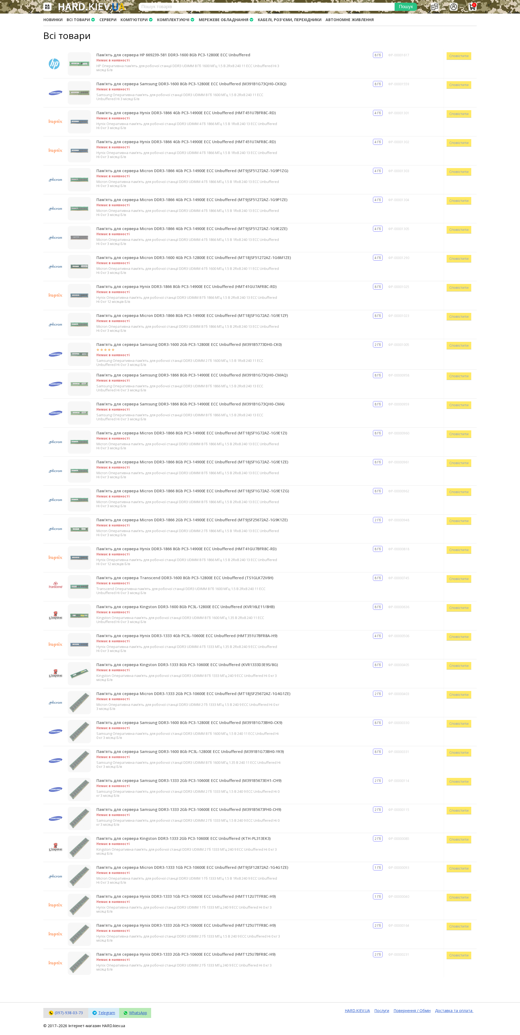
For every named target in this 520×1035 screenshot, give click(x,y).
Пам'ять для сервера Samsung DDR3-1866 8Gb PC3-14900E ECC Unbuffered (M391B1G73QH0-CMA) (190, 404)
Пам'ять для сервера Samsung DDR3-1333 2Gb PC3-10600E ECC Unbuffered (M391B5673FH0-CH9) (188, 809)
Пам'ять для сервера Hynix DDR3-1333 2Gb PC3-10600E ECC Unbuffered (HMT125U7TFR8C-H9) (186, 925)
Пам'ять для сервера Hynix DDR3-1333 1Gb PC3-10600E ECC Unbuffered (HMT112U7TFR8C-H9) (186, 896)
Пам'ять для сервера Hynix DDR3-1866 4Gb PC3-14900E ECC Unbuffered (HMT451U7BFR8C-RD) (186, 112)
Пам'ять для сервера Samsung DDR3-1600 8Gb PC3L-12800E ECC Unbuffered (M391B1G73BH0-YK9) (190, 751)
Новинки (53, 19)
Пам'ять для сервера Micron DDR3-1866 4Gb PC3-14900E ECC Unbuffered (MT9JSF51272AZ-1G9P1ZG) (192, 170)
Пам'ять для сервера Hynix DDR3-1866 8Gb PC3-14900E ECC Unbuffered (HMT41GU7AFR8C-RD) (186, 286)
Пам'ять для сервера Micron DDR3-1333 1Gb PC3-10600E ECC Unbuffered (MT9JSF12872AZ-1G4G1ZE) (192, 867)
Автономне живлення (350, 19)
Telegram (106, 1012)
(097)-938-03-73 (69, 1012)
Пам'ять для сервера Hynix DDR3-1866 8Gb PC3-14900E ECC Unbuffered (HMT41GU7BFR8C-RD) (186, 548)
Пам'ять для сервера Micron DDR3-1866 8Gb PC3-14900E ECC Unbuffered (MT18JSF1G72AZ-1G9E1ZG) (192, 490)
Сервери (107, 19)
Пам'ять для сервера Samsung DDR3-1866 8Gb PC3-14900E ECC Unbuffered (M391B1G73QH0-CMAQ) (192, 375)
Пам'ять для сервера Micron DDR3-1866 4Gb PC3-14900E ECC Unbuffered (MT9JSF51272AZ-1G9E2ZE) (191, 228)
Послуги (381, 1010)
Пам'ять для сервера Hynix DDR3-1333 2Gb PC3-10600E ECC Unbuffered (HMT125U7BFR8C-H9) (185, 954)
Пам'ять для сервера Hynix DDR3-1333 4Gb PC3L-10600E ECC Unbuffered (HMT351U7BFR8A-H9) (186, 635)
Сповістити (459, 55)
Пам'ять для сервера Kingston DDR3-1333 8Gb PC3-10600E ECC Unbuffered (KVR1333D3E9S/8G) (187, 664)
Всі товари (78, 19)
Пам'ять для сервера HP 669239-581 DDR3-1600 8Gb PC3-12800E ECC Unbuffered (173, 54)
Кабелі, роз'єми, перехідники (289, 19)
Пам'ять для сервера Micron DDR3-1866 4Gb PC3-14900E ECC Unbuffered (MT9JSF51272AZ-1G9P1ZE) (191, 199)
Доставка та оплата (454, 1010)
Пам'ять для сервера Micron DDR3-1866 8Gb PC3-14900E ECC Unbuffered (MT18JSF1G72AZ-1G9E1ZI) (191, 432)
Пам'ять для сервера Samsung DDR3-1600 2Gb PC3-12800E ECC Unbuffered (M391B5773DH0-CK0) (189, 344)
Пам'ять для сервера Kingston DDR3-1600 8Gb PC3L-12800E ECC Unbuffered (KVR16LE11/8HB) (185, 606)
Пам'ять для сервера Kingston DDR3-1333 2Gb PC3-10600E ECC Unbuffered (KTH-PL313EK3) (183, 838)
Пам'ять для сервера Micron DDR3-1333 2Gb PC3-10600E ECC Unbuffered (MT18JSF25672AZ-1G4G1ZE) (193, 693)
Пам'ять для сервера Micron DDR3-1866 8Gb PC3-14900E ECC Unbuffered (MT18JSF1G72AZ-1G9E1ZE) (192, 461)
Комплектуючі (173, 19)
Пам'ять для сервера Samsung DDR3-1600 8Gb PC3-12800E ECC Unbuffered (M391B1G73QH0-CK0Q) (191, 83)
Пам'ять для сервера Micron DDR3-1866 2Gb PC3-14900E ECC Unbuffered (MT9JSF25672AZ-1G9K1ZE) (192, 519)
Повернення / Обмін (412, 1010)
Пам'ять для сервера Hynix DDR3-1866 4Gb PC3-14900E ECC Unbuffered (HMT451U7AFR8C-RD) (186, 141)
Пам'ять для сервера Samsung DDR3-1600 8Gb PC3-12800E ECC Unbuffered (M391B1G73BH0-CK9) (189, 722)
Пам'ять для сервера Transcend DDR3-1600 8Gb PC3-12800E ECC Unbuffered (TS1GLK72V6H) (184, 577)
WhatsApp (138, 1012)
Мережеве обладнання (223, 19)
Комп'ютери (134, 19)
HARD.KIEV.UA (357, 1010)
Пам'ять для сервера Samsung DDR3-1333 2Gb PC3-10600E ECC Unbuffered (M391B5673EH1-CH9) (188, 780)
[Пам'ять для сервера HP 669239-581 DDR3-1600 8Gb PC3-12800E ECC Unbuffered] (79, 64)
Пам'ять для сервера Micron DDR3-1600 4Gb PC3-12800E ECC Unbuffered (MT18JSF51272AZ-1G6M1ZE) (193, 257)
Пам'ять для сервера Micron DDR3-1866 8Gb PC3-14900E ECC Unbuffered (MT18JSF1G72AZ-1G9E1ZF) (192, 315)
